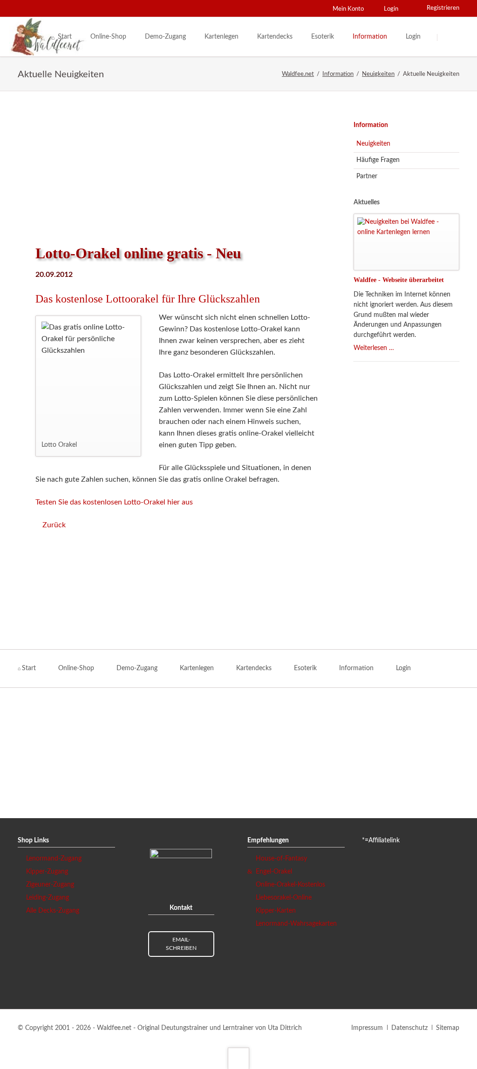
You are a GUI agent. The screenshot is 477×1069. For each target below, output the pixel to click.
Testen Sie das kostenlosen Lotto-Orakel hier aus (114, 502)
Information (371, 125)
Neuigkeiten (373, 144)
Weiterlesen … (374, 348)
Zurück (54, 525)
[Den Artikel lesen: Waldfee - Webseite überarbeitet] (406, 242)
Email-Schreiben (181, 944)
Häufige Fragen (378, 160)
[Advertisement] (176, 167)
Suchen (449, 37)
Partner (366, 176)
